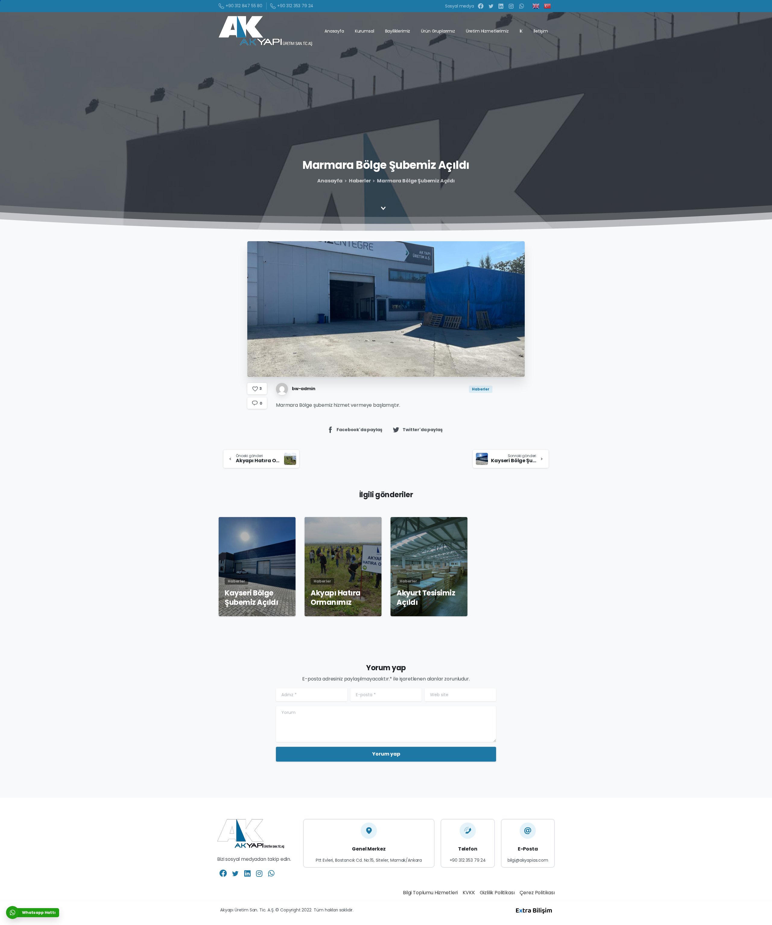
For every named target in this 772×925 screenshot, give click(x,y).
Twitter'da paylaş (422, 429)
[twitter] (491, 6)
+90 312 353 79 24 (295, 6)
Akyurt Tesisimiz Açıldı (426, 598)
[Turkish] (548, 6)
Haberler (360, 180)
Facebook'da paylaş (359, 429)
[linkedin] (501, 6)
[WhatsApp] (521, 6)
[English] (536, 6)
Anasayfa (330, 180)
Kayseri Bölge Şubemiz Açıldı (251, 598)
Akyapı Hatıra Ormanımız (336, 598)
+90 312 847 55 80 (244, 6)
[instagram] (511, 6)
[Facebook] (481, 6)
